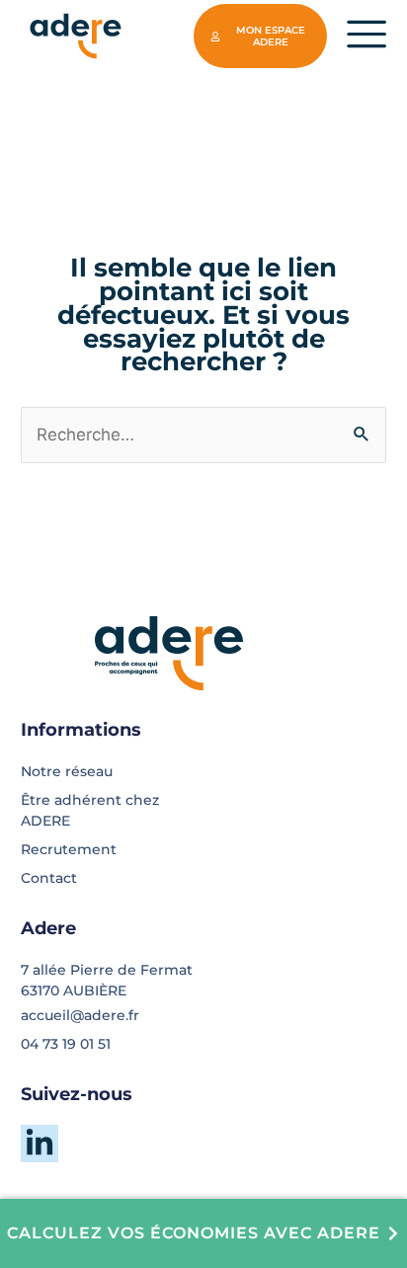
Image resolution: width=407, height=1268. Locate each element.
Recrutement (69, 849)
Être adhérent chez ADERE (90, 810)
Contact (49, 878)
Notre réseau (67, 771)
